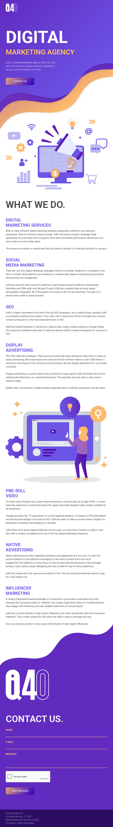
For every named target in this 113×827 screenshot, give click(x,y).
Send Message (20, 790)
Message (11, 754)
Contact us (20, 81)
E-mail (10, 742)
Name (9, 730)
